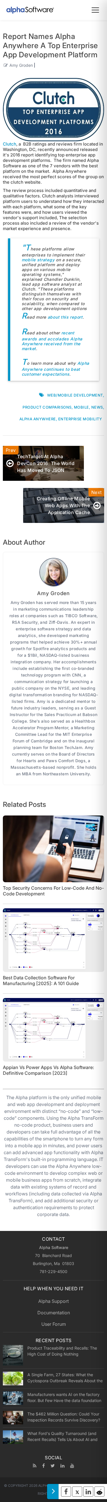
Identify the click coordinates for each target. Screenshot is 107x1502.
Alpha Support (53, 1301)
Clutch (9, 144)
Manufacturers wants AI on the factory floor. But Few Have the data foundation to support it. (64, 1397)
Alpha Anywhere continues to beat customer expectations (55, 369)
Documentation (53, 1312)
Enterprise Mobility (80, 419)
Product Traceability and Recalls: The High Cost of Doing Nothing (62, 1351)
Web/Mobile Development (75, 395)
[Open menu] (95, 10)
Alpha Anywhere (37, 419)
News (97, 407)
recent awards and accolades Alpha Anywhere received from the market (52, 340)
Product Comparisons (47, 407)
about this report (65, 317)
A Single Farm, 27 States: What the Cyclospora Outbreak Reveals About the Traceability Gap (65, 1377)
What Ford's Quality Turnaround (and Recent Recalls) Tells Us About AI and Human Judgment (62, 1436)
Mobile (81, 407)
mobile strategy (39, 259)
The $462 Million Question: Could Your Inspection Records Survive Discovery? (63, 1416)
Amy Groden (21, 65)
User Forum (53, 1324)
